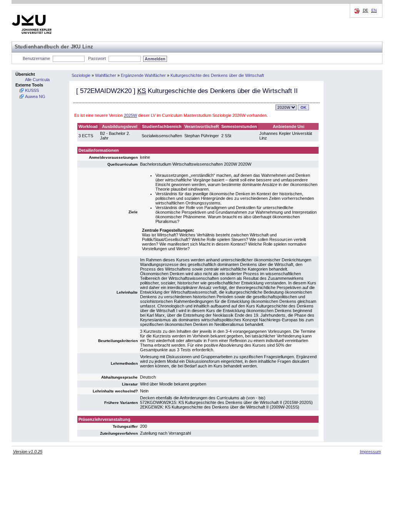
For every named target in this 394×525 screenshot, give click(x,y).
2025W (130, 115)
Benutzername (36, 58)
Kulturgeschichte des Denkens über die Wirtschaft (217, 75)
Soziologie (81, 75)
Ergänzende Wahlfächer (143, 75)
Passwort (97, 58)
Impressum (370, 451)
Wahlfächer (105, 75)
